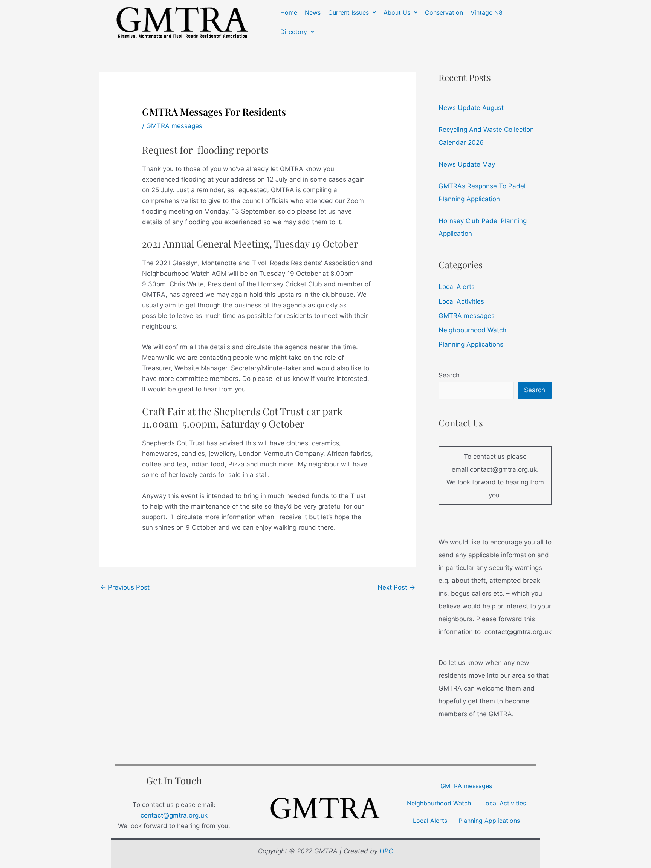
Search (449, 375)
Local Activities (461, 301)
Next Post (396, 587)
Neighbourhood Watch (472, 330)
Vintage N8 (487, 12)
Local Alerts (457, 286)
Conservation (444, 12)
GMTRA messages (174, 126)
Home (288, 12)
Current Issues (348, 12)
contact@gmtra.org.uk (174, 815)
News (313, 12)
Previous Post (125, 587)
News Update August (471, 108)
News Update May (467, 164)
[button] (352, 12)
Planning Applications (471, 344)
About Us (397, 12)
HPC (386, 851)
